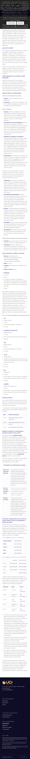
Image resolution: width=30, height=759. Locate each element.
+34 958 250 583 (9, 690)
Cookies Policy (5, 723)
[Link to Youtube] (22, 757)
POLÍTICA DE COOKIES (21, 26)
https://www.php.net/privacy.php (16, 427)
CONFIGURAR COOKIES (9, 26)
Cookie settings (6, 729)
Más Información (18, 544)
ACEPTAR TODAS (11, 23)
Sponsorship (5, 701)
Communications (6, 717)
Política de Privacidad (6, 727)
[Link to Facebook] (20, 757)
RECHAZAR (20, 23)
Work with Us (5, 702)
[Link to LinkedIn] (24, 757)
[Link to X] (27, 757)
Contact (4, 704)
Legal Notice (5, 725)
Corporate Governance (7, 715)
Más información (18, 540)
